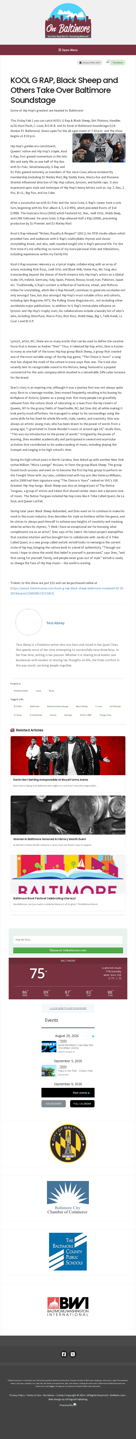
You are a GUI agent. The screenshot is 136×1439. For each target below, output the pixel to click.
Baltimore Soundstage (57, 706)
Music (51, 690)
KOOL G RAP (85, 715)
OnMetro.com (117, 1395)
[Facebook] (64, 1354)
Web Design (55, 1399)
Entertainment (21, 690)
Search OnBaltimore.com (69, 950)
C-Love (98, 706)
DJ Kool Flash (36, 715)
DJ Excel (18, 715)
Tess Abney (118, 62)
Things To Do (105, 715)
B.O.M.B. (18, 706)
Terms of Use (34, 1395)
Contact (60, 1395)
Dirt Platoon (115, 706)
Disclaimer (49, 1395)
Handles (68, 715)
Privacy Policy (17, 1395)
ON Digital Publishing (76, 1399)
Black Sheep (81, 706)
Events (53, 715)
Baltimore (34, 706)
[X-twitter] (72, 1354)
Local (38, 690)
